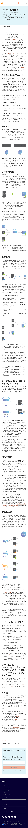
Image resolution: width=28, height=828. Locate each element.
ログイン (22, 3)
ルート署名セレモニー (7, 592)
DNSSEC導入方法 (18, 719)
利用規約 (4, 823)
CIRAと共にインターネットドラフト (14, 655)
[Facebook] (3, 817)
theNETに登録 (14, 767)
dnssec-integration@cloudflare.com (13, 685)
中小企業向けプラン (6, 785)
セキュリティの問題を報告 (12, 823)
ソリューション (11, 53)
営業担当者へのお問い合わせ (7, 794)
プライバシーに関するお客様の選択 (12, 824)
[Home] (3, 3)
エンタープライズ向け (6, 787)
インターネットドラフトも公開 (12, 727)
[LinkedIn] (9, 817)
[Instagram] (15, 817)
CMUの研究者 (15, 39)
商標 (21, 824)
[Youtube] (12, 817)
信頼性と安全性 (22, 823)
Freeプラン (4, 783)
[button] (14, 27)
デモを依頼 (4, 792)
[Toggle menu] (26, 3)
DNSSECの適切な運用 (13, 505)
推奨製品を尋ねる (5, 790)
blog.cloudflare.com (10, 58)
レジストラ (18, 716)
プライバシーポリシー (17, 821)
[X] (6, 817)
